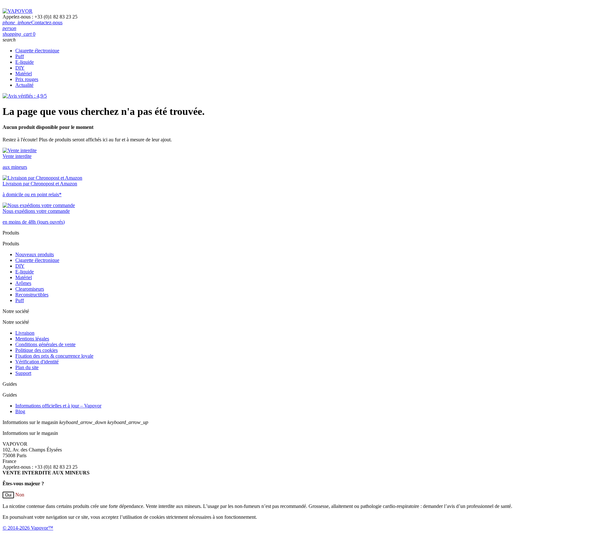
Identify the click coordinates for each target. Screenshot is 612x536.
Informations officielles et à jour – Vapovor (58, 405)
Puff (19, 56)
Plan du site (27, 367)
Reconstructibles (31, 294)
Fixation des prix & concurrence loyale (54, 356)
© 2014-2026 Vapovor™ (28, 528)
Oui (8, 495)
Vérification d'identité (37, 361)
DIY (20, 68)
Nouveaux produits (34, 254)
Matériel (23, 73)
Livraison (24, 333)
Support (23, 373)
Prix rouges (26, 79)
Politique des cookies (36, 350)
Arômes (23, 283)
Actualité (24, 85)
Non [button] (19, 494)
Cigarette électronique (37, 50)
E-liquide (24, 62)
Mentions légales (32, 338)
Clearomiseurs (29, 289)
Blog (20, 411)
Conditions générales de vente (45, 344)
